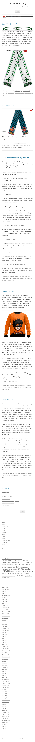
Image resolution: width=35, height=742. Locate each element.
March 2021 (5, 646)
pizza (16, 145)
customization (15, 562)
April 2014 (4, 708)
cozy (27, 560)
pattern (4, 573)
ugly (26, 576)
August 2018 (5, 667)
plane (5, 95)
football (14, 564)
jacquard (9, 567)
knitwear (6, 570)
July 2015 (4, 689)
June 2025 (4, 591)
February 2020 (5, 655)
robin (8, 95)
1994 (7, 278)
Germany (4, 567)
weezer (4, 280)
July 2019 (4, 661)
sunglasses (9, 147)
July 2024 (4, 597)
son (23, 387)
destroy (15, 278)
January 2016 (5, 681)
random (16, 573)
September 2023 (6, 616)
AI (2, 559)
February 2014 (5, 712)
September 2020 (6, 650)
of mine (20, 387)
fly (6, 93)
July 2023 (4, 620)
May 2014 (4, 706)
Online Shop (21, 473)
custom (10, 278)
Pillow (3, 544)
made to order (20, 93)
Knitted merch (7, 400)
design (6, 475)
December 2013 (6, 714)
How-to (21, 276)
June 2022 (4, 634)
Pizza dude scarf (8, 105)
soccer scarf (9, 576)
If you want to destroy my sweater (15, 158)
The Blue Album (28, 278)
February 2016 (5, 679)
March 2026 (5, 587)
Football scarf (26, 91)
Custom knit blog (17, 3)
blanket (13, 559)
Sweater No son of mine (11, 291)
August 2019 (5, 659)
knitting (28, 569)
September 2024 (6, 595)
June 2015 (4, 691)
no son (16, 387)
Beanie (3, 522)
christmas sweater (7, 560)
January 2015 (5, 698)
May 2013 (4, 728)
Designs (20, 91)
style (13, 576)
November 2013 (6, 716)
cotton (23, 560)
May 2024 (4, 601)
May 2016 (4, 675)
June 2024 (4, 599)
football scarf (11, 93)
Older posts (6, 488)
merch (12, 387)
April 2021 (4, 644)
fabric (3, 564)
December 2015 (6, 683)
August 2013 (5, 722)
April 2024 (4, 603)
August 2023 (5, 618)
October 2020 (5, 648)
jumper (14, 567)
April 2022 (4, 638)
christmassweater (17, 560)
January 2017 (5, 673)
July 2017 (4, 671)
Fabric (3, 530)
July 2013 (4, 724)
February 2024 (5, 607)
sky (11, 95)
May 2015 (4, 694)
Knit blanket (5, 536)
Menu (17, 11)
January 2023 (5, 630)
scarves (27, 573)
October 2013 (5, 718)
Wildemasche (6, 577)
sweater (22, 278)
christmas (19, 559)
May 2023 (4, 624)
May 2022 (4, 636)
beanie (8, 559)
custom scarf (22, 562)
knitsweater (6, 569)
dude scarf (4, 145)
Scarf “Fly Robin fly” (9, 24)
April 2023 (4, 626)
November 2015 (6, 685)
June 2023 (4, 622)
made (8, 387)
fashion (8, 564)
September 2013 (6, 720)
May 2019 (4, 665)
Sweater (25, 276)
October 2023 (5, 614)
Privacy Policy (5, 739)
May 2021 (4, 642)
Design (16, 91)
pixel (8, 573)
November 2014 (6, 700)
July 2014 (4, 704)
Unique (29, 576)
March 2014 (5, 710)
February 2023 (5, 628)
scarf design (24, 145)
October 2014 (5, 702)
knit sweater (13, 569)
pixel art (4, 546)
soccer (4, 576)
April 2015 (4, 696)
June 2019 (4, 663)
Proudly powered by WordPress (17, 739)
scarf (19, 145)
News (16, 473)
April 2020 (4, 653)
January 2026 (5, 589)
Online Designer (6, 540)
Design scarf (5, 526)
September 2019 (6, 657)
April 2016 (4, 677)
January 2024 (5, 610)
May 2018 (4, 669)
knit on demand (24, 567)
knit (16, 93)
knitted (13, 475)
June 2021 (4, 640)
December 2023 (6, 612)
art (4, 559)
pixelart (12, 573)
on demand (28, 93)
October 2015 (5, 687)
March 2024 (5, 605)
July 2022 (4, 632)
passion (31, 571)
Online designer (25, 571)
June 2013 (4, 726)
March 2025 (5, 593)
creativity (30, 560)
